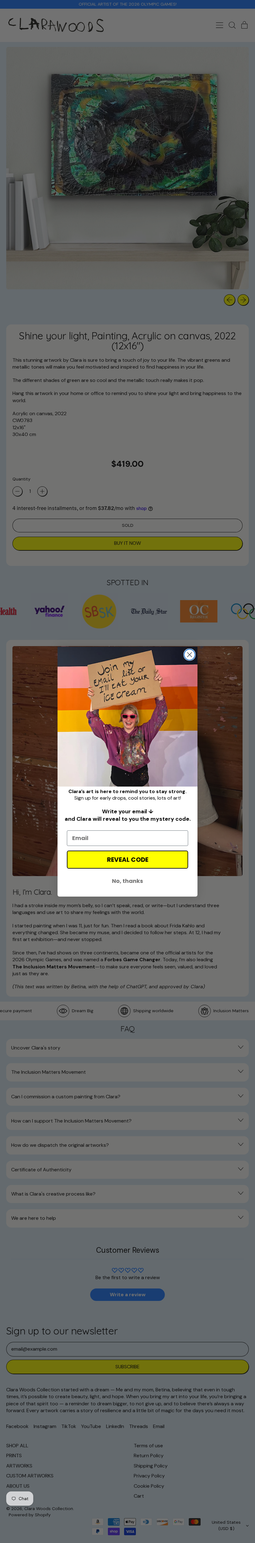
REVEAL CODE (127, 859)
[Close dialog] (189, 654)
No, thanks (127, 881)
